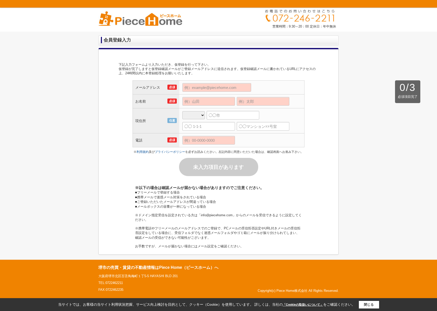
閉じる (369, 304)
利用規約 (143, 152)
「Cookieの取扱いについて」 (303, 304)
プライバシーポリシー (170, 152)
